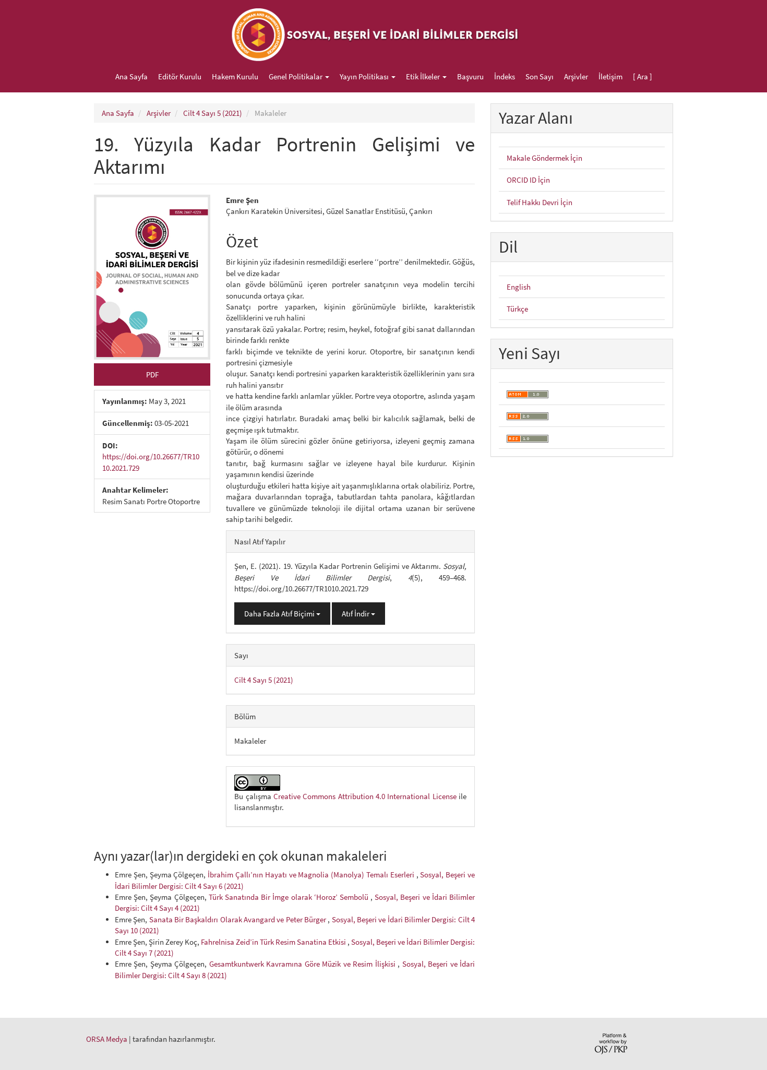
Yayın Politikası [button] (365, 76)
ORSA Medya (106, 1039)
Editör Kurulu (179, 76)
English (519, 287)
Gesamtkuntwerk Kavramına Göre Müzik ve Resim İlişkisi (303, 964)
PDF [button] (152, 374)
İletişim (610, 76)
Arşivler (576, 76)
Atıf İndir (356, 614)
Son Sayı (539, 76)
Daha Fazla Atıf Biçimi (280, 614)
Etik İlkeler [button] (423, 76)
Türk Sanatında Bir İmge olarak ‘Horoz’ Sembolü (289, 897)
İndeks (504, 76)
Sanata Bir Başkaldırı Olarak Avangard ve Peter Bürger (238, 919)
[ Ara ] (642, 76)
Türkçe (517, 309)
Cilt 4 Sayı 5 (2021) (212, 113)
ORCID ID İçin (528, 180)
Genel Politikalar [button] (296, 76)
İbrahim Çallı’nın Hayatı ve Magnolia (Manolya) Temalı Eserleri (312, 874)
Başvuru (470, 76)
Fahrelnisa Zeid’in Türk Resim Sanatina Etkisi (274, 942)
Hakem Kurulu (235, 76)
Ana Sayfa (131, 76)
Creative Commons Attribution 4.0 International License (365, 796)
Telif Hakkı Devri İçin (539, 202)
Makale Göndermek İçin (544, 158)
